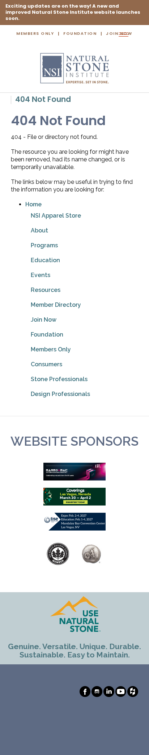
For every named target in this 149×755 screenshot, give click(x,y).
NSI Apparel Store (56, 215)
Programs (44, 245)
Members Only (35, 33)
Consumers (46, 364)
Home (33, 204)
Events (40, 275)
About (39, 230)
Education (45, 260)
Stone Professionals (59, 379)
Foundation (80, 33)
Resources (45, 289)
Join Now (43, 319)
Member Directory (56, 304)
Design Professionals (60, 394)
